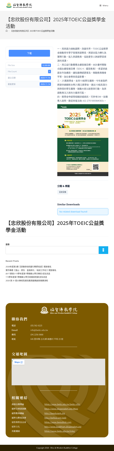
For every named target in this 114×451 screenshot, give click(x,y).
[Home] (7, 31)
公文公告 (62, 192)
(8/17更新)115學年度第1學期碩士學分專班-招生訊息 (28, 273)
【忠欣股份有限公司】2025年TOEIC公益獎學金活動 (32, 31)
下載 (29, 53)
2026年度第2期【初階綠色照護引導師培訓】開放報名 (28, 266)
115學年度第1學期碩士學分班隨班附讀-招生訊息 (26, 277)
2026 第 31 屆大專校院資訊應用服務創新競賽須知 (27, 280)
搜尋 (8, 244)
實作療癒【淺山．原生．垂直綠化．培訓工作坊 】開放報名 (31, 270)
